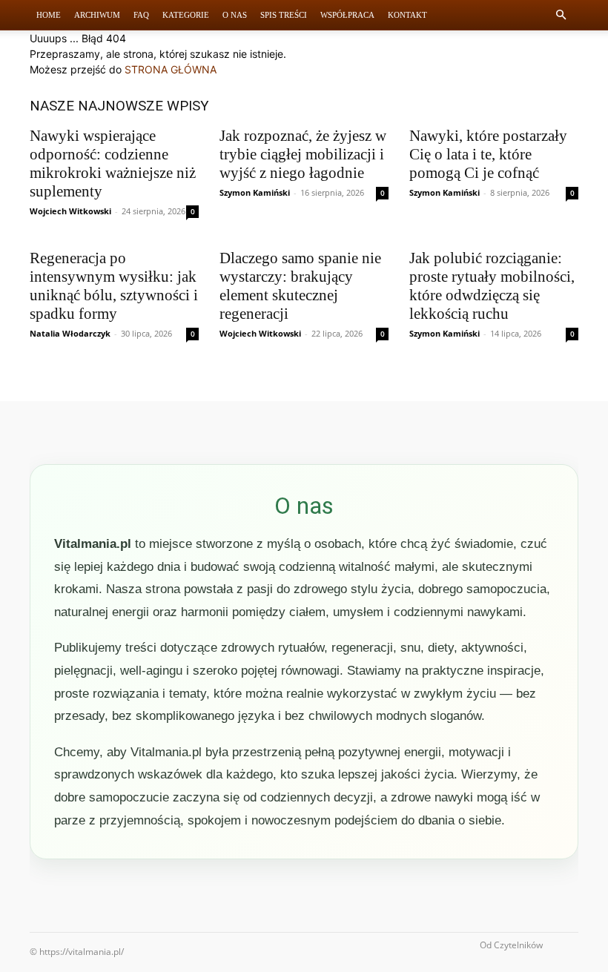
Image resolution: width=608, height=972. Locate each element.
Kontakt (407, 14)
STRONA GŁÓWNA (171, 69)
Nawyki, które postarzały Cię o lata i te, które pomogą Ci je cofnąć (488, 154)
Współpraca (347, 14)
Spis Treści (283, 14)
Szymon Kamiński (254, 192)
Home (48, 14)
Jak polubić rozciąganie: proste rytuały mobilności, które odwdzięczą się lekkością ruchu (492, 286)
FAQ (141, 14)
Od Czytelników (511, 945)
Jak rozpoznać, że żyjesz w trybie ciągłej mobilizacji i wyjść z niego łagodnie (302, 154)
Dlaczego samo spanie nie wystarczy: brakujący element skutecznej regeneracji (300, 286)
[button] (560, 15)
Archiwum (97, 14)
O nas (234, 14)
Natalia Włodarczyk (70, 333)
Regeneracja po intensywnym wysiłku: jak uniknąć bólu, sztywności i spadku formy (114, 286)
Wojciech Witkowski (70, 210)
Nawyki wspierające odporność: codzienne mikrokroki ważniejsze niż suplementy (113, 163)
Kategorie (185, 14)
